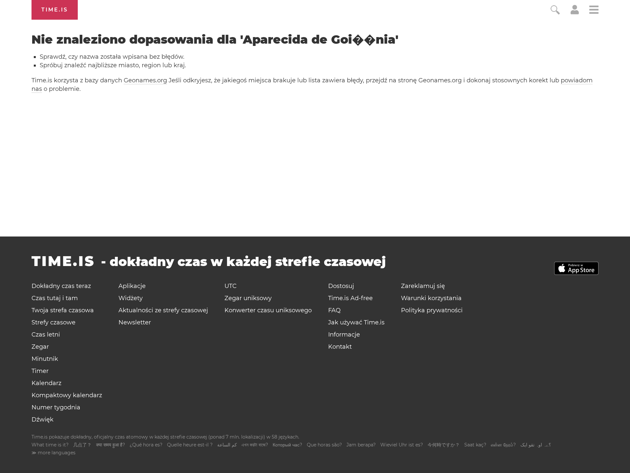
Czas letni (46, 334)
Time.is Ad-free (350, 298)
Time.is (54, 10)
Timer (40, 371)
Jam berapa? (361, 445)
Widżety (130, 298)
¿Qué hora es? (146, 445)
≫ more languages (53, 453)
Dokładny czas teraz (61, 286)
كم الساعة (227, 445)
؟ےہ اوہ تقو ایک (535, 445)
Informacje (344, 334)
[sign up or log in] (575, 12)
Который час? (287, 445)
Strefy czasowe (53, 322)
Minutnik (45, 358)
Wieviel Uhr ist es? (401, 445)
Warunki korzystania (431, 298)
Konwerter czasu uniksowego (268, 310)
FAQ (334, 310)
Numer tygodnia (56, 407)
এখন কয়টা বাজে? (255, 445)
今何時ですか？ (444, 445)
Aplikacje (132, 286)
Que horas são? (324, 445)
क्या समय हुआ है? (110, 445)
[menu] (593, 10)
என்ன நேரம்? (503, 445)
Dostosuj (341, 286)
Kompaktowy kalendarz (67, 395)
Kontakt (340, 346)
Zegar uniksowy (248, 298)
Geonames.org (145, 80)
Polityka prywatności (432, 310)
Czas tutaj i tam (55, 298)
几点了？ (82, 445)
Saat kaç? (475, 445)
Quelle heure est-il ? (190, 445)
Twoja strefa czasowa (63, 310)
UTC (230, 286)
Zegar (40, 346)
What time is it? (50, 445)
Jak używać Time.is (356, 322)
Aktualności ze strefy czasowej (163, 310)
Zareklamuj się (423, 286)
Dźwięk (42, 419)
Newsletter (134, 322)
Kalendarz (46, 383)
